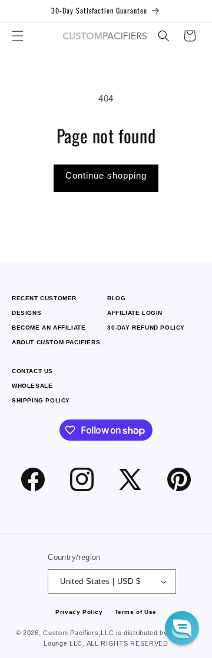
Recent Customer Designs (44, 305)
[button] (18, 36)
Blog (116, 298)
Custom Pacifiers (70, 632)
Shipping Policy (41, 400)
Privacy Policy (78, 612)
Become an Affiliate (48, 327)
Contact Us (32, 371)
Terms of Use (136, 612)
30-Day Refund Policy (146, 327)
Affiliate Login (135, 313)
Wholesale (32, 385)
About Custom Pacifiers (56, 342)
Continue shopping (106, 175)
